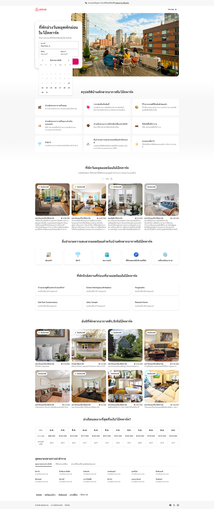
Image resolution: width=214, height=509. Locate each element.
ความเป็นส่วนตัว (57, 505)
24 (47, 88)
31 (47, 92)
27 (60, 88)
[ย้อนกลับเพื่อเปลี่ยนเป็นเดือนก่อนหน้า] (42, 60)
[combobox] (59, 46)
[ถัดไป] (111, 179)
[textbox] (49, 54)
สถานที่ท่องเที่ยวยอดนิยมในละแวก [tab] (83, 464)
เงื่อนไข (67, 505)
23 (42, 88)
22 (69, 83)
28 (64, 88)
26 (56, 88)
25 (51, 88)
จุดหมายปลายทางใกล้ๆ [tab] (43, 464)
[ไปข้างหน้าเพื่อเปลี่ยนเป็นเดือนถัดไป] (68, 60)
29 (69, 88)
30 (42, 92)
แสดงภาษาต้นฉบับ (122, 3)
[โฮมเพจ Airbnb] (41, 9)
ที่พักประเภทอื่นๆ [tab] (61, 464)
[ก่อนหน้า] (103, 179)
